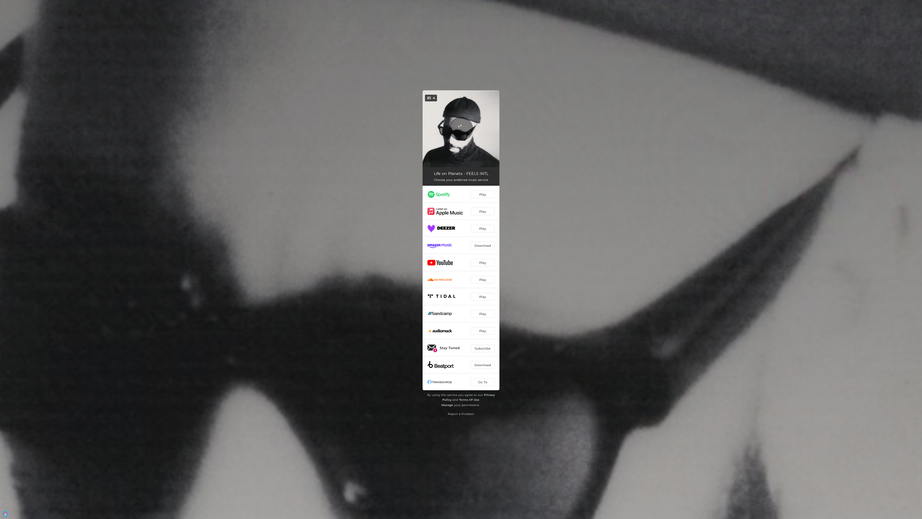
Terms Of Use (469, 400)
